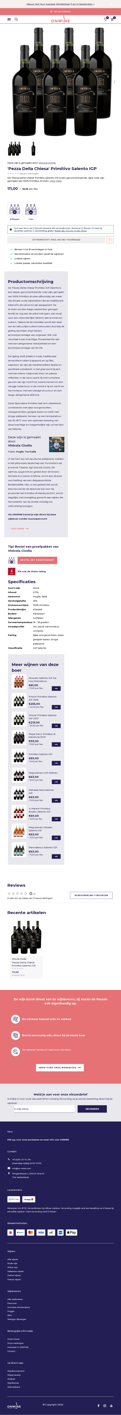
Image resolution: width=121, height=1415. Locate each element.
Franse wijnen (14, 1279)
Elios (9, 1315)
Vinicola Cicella (47, 162)
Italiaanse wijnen (15, 1271)
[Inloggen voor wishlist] (110, 239)
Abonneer (92, 1108)
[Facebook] (98, 1405)
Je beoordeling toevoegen (91, 895)
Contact (11, 1351)
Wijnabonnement (15, 1371)
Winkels (11, 1379)
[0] (112, 19)
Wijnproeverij (13, 1375)
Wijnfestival (13, 1383)
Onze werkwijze (15, 1343)
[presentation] (114, 82)
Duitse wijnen (14, 1275)
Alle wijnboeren (15, 1299)
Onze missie (13, 1339)
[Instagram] (104, 1405)
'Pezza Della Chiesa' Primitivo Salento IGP (24, 964)
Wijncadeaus (13, 1387)
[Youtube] (111, 1405)
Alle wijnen (12, 1259)
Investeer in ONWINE (18, 1347)
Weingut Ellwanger (16, 1319)
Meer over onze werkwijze (57, 1067)
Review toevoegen (29, 173)
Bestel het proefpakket (37, 560)
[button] (9, 19)
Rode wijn (12, 1263)
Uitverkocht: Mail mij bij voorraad (56, 239)
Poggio (11, 1311)
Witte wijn (12, 1267)
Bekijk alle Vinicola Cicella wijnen (71, 231)
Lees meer (56, 180)
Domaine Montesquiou (18, 1307)
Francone (12, 1303)
